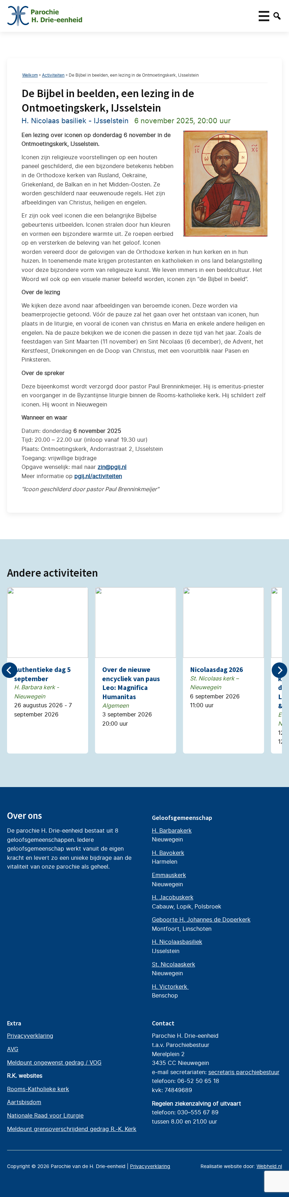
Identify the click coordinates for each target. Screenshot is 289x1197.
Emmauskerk (169, 875)
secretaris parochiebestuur (243, 1072)
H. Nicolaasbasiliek (177, 941)
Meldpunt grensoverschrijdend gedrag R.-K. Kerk (71, 1128)
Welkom (30, 75)
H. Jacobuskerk (172, 897)
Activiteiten (53, 75)
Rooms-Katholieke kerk (38, 1088)
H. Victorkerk (170, 986)
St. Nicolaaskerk (173, 964)
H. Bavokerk (168, 852)
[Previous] (9, 670)
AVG (12, 1049)
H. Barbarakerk (172, 830)
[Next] (279, 670)
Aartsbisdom (24, 1102)
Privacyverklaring (30, 1035)
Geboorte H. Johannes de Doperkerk (201, 919)
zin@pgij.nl (112, 466)
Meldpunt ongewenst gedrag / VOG (54, 1062)
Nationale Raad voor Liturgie (45, 1115)
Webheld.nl (269, 1166)
